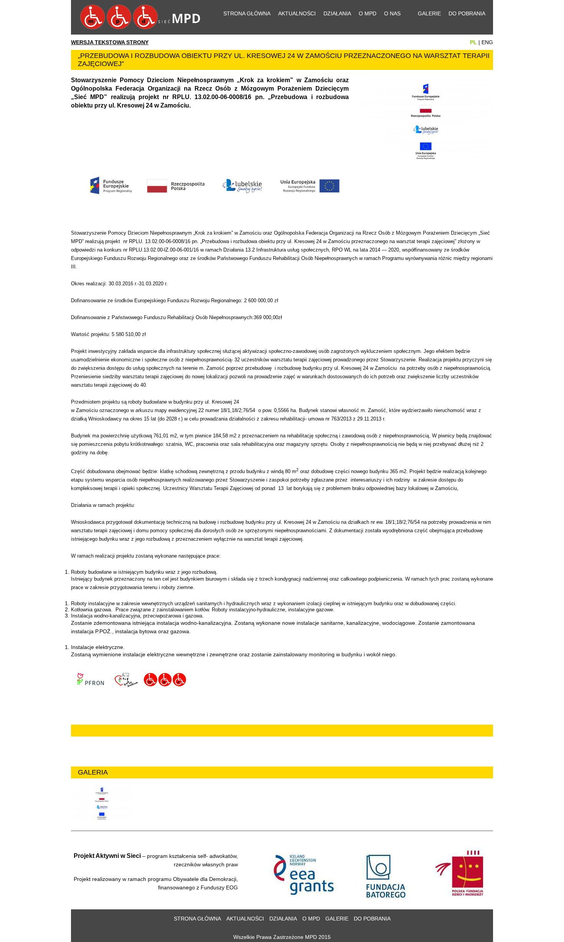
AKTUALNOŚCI (245, 919)
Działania (337, 13)
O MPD (367, 13)
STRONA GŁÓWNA (246, 13)
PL (473, 42)
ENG (487, 42)
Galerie (429, 13)
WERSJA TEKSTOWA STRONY (109, 42)
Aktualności (297, 13)
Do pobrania (467, 13)
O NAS (392, 13)
